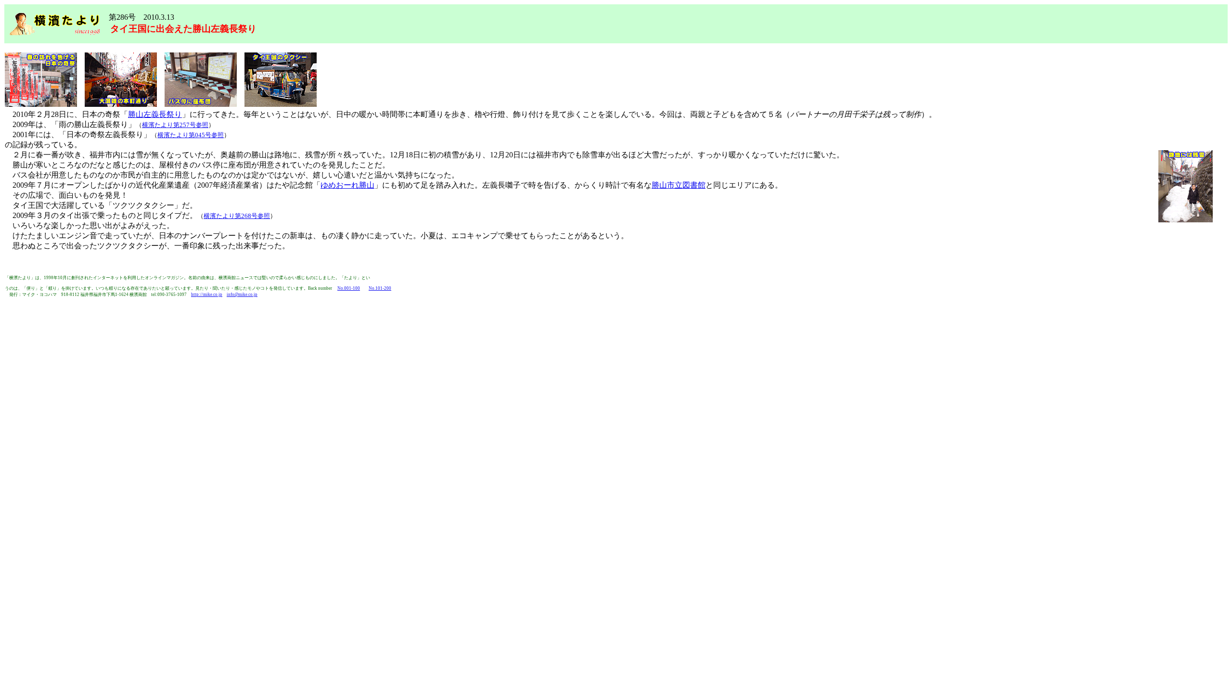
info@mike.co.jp (242, 294)
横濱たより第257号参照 (175, 124)
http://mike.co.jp (206, 294)
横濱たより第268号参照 (237, 215)
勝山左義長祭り (155, 114)
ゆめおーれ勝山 (347, 185)
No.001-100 (348, 288)
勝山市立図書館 (679, 185)
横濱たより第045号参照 (190, 135)
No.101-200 (380, 288)
